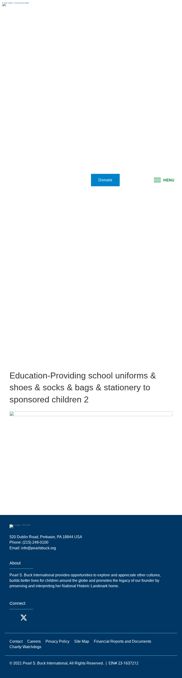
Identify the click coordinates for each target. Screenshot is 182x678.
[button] (14, 617)
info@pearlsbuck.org (38, 548)
